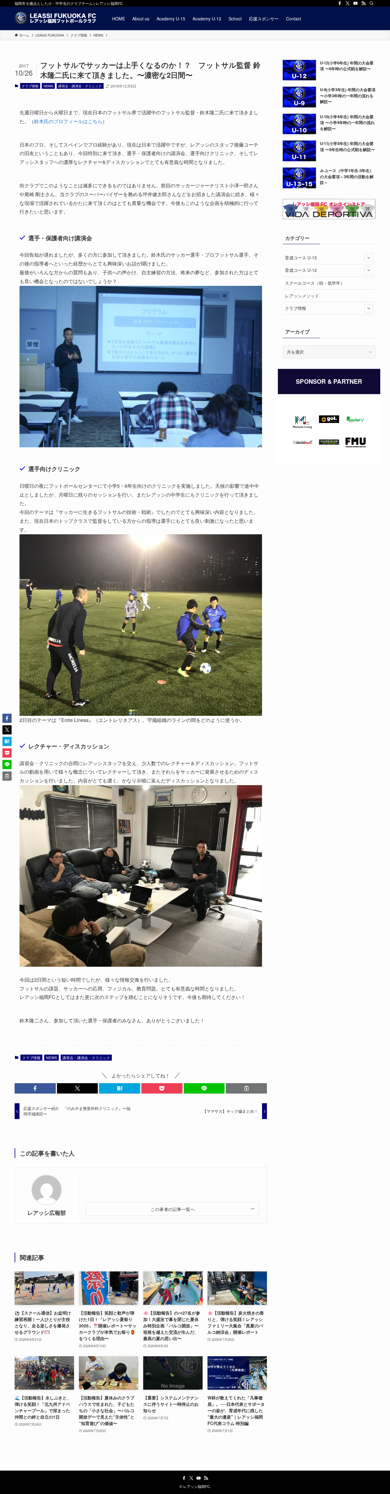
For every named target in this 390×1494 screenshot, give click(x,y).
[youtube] (356, 3)
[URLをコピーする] (246, 1088)
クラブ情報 (30, 85)
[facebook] (340, 3)
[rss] (363, 3)
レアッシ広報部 (46, 1212)
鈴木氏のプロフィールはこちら (68, 121)
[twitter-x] (348, 3)
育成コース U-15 (301, 258)
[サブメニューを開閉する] (368, 258)
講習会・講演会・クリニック (80, 85)
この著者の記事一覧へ (173, 1209)
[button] (35, 1088)
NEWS (48, 85)
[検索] (371, 3)
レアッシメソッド (302, 296)
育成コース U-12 (301, 270)
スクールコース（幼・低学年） (315, 283)
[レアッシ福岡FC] (55, 18)
